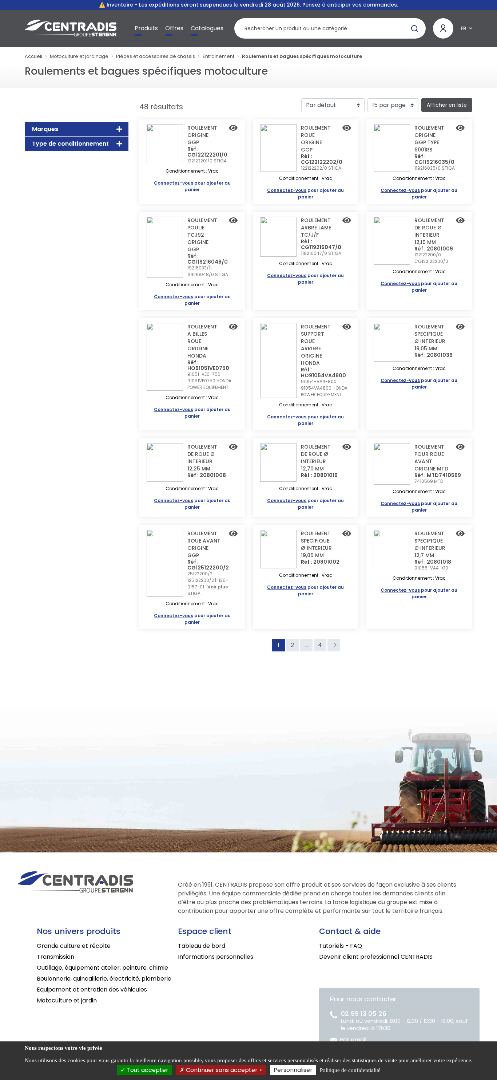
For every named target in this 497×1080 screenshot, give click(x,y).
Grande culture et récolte (74, 946)
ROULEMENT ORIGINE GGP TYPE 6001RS (429, 138)
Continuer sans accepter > (223, 1070)
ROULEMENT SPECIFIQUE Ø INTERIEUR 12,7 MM (429, 544)
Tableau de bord (201, 946)
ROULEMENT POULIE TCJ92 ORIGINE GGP (202, 235)
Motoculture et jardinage (79, 56)
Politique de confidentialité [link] (350, 1070)
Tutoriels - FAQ (340, 946)
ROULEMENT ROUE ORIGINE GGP (316, 138)
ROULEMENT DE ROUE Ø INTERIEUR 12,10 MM (429, 231)
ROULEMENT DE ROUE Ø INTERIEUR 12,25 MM (202, 457)
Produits (146, 28)
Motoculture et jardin (67, 1000)
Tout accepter (146, 1070)
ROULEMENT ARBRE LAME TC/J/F (316, 228)
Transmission (55, 957)
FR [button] (463, 28)
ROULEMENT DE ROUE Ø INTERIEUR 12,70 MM (316, 457)
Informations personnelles (215, 957)
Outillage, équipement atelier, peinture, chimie (102, 967)
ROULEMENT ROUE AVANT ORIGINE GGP (203, 544)
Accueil (33, 56)
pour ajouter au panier (192, 186)
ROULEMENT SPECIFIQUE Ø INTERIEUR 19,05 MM (429, 337)
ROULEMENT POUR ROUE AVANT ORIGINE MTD (431, 457)
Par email (352, 1040)
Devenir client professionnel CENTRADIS (376, 957)
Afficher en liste (447, 105)
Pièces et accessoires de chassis (155, 56)
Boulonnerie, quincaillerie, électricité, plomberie (104, 978)
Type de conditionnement (70, 143)
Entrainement (218, 56)
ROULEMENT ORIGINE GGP (202, 135)
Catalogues (207, 28)
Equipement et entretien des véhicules (92, 989)
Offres (174, 28)
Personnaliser (293, 1070)
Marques (45, 129)
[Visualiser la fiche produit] (233, 129)
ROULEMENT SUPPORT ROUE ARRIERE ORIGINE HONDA (316, 345)
